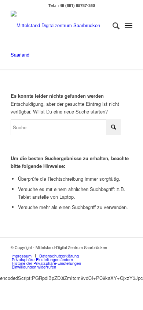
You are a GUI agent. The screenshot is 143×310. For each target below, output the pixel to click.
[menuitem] (112, 25)
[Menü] (128, 25)
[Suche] (112, 25)
